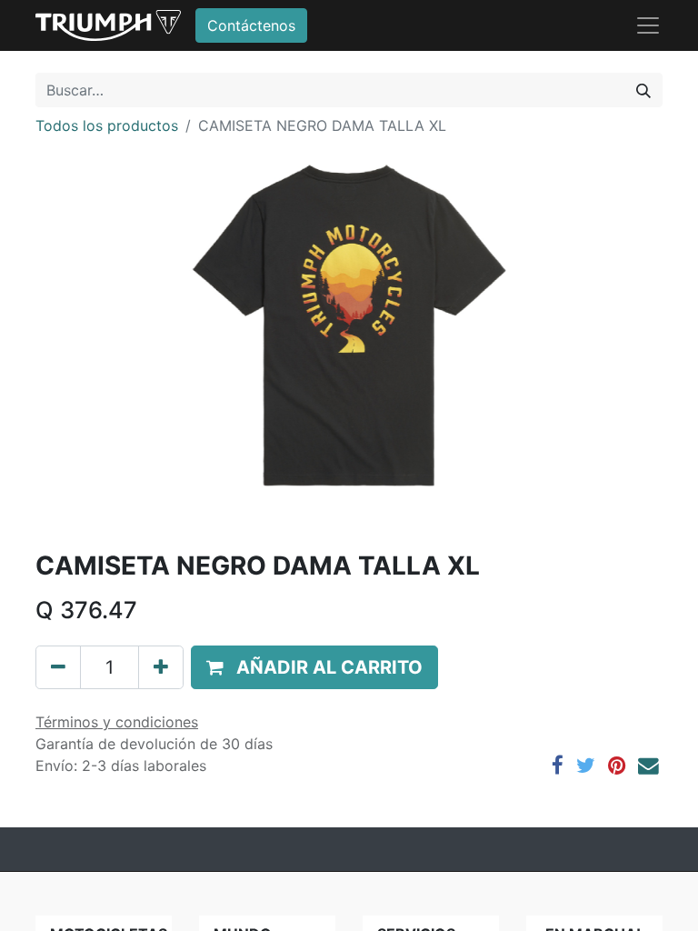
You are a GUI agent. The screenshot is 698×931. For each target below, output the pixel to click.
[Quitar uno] (58, 667)
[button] (314, 667)
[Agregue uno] (161, 667)
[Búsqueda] (643, 90)
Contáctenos (251, 25)
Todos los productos (106, 125)
